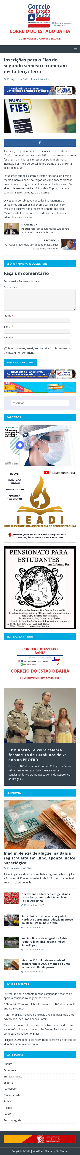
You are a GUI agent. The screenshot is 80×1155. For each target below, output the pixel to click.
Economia (14, 793)
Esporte (8, 1082)
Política (8, 1107)
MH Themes (62, 1151)
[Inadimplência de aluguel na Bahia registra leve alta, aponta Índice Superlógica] (11, 945)
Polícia (8, 1101)
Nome (8, 315)
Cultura (8, 1064)
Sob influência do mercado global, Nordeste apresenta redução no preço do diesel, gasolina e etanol (47, 919)
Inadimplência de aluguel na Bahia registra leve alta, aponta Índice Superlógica (44, 941)
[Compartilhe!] (40, 143)
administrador (41, 79)
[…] (23, 779)
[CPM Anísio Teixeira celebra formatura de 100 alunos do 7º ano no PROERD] (40, 715)
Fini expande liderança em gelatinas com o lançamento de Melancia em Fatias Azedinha (45, 897)
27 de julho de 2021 (17, 79)
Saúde (7, 1114)
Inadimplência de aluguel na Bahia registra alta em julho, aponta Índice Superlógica (39, 858)
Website (8, 337)
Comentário (11, 287)
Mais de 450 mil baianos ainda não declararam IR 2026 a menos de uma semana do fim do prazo (45, 964)
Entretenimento (13, 1076)
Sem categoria (12, 1120)
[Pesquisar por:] (40, 403)
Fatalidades (10, 1089)
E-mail (8, 326)
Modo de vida (12, 1095)
